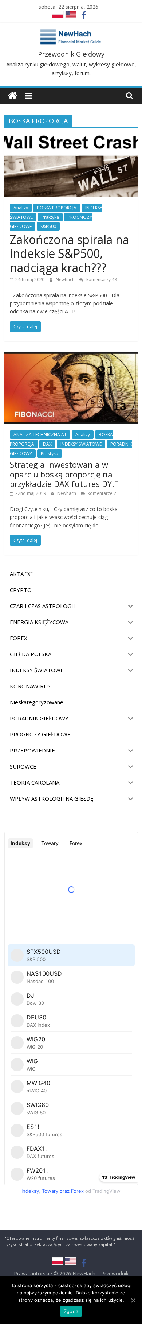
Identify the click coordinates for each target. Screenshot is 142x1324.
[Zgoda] (133, 1300)
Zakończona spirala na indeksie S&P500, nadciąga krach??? (69, 253)
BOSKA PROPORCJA (56, 208)
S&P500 (48, 226)
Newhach (66, 279)
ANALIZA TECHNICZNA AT (40, 434)
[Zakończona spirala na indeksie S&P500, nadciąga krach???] (71, 138)
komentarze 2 (101, 493)
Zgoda (71, 1311)
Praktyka (50, 217)
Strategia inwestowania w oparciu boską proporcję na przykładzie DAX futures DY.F (64, 474)
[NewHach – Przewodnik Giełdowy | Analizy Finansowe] (12, 96)
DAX (47, 444)
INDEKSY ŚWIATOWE (81, 444)
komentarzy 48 (101, 279)
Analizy (20, 208)
